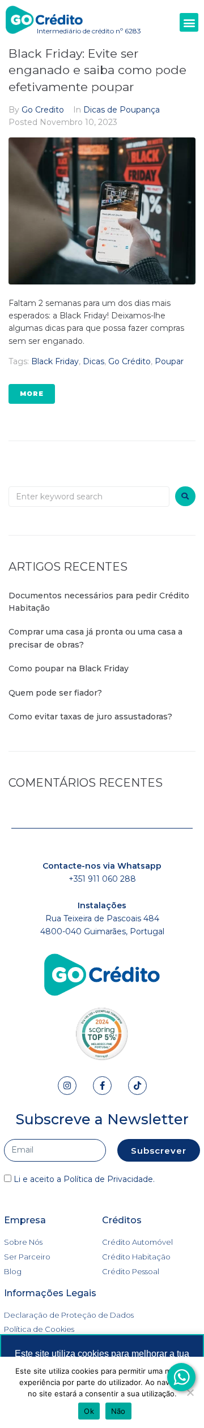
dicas (93, 361)
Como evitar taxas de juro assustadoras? (91, 716)
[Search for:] (88, 496)
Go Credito (43, 110)
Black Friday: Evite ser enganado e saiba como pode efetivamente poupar (97, 70)
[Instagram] (67, 1085)
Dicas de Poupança (121, 110)
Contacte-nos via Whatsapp (102, 866)
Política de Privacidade (108, 1179)
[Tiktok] (137, 1085)
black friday (55, 361)
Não (118, 1411)
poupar (169, 361)
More (32, 394)
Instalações (102, 905)
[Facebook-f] (102, 1085)
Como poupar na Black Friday (68, 668)
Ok (89, 1411)
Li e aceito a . (84, 1179)
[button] (189, 22)
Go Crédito (129, 361)
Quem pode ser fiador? (55, 693)
